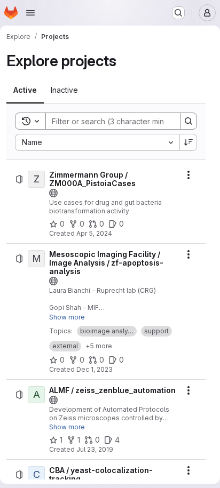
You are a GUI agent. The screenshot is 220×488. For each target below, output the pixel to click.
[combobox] (97, 142)
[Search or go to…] (178, 12)
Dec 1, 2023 (94, 369)
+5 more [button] (98, 346)
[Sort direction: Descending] (188, 142)
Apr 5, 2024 (94, 233)
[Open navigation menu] (30, 12)
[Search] (188, 121)
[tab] (25, 90)
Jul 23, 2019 (94, 449)
